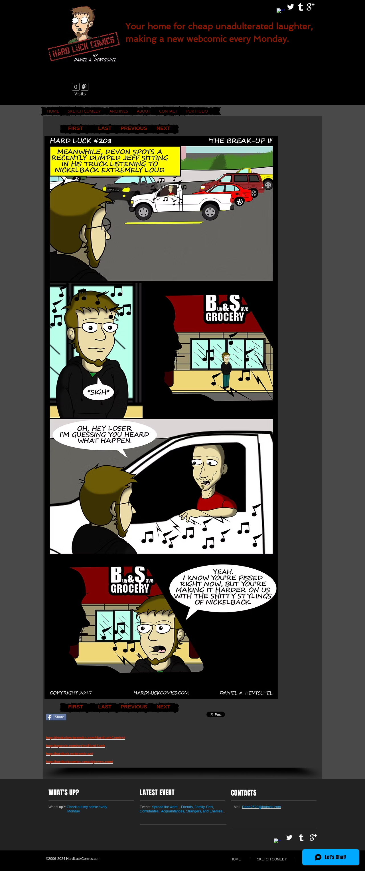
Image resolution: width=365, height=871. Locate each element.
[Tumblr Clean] (301, 7)
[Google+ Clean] (311, 7)
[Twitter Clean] (291, 7)
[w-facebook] (281, 12)
